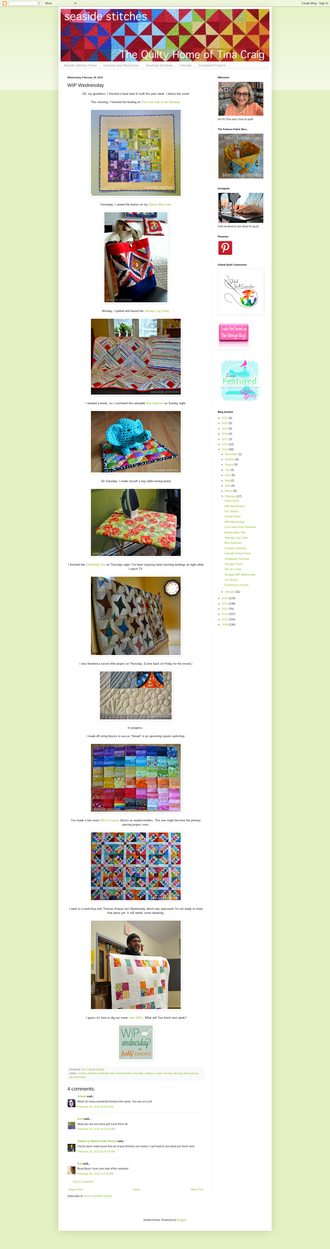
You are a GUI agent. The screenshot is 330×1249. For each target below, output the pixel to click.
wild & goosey (190, 1073)
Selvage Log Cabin (156, 311)
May (228, 480)
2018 (225, 433)
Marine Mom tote (160, 204)
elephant (92, 1073)
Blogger (181, 1220)
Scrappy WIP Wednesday (239, 574)
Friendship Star (96, 564)
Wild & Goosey (109, 820)
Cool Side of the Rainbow (240, 527)
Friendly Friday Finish (237, 553)
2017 (225, 439)
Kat (79, 1163)
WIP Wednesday (234, 506)
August (229, 464)
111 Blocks (231, 579)
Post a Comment (83, 1181)
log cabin (138, 1073)
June (228, 475)
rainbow (149, 1073)
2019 (225, 428)
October (230, 459)
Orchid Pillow (232, 516)
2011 (225, 614)
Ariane (81, 1096)
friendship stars (106, 1073)
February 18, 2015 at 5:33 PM (95, 1173)
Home (136, 1189)
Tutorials (185, 65)
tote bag (177, 1073)
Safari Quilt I (231, 500)
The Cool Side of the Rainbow (160, 102)
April (228, 485)
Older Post (196, 1189)
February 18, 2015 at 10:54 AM (96, 1151)
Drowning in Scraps (236, 585)
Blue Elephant (233, 542)
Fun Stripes (231, 511)
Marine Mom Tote (235, 532)
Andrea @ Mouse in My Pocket (97, 1141)
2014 (225, 598)
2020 (225, 423)
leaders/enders (124, 1073)
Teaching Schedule (159, 65)
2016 (225, 444)
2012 (225, 608)
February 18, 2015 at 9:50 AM (95, 1106)
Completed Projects (212, 65)
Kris (80, 1118)
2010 (225, 619)
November (231, 454)
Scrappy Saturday (235, 548)
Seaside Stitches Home (80, 65)
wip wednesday (77, 1077)
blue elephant (154, 403)
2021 (225, 418)
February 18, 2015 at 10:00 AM (96, 1129)
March (229, 490)
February (231, 496)
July (228, 470)
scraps (158, 1073)
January (230, 591)
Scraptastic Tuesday (236, 558)
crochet (82, 1073)
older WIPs (136, 1017)
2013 (225, 603)
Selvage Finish (233, 564)
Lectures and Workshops (121, 65)
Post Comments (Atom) (98, 1196)
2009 (225, 624)
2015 (225, 449)
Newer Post (75, 1189)
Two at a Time (232, 569)
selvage (167, 1073)
